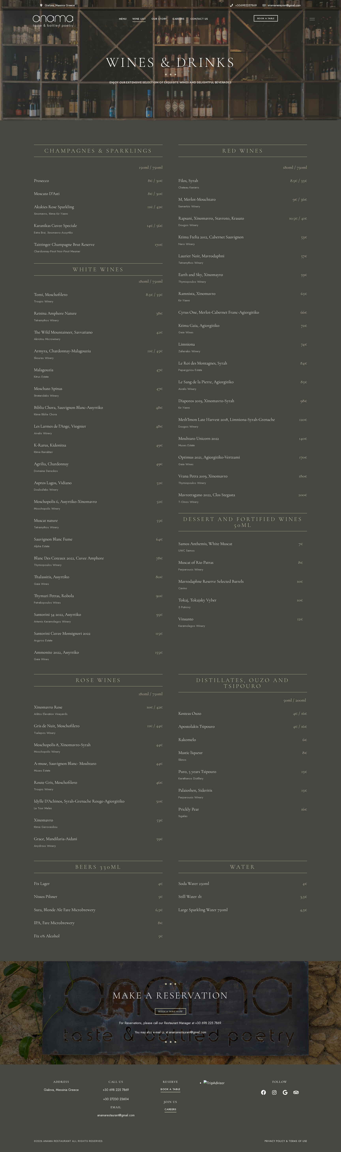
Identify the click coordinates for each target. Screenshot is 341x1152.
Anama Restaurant (57, 1141)
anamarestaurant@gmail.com (284, 5)
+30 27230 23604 (116, 1099)
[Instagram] (274, 1092)
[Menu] (311, 19)
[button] (266, 18)
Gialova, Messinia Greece (59, 5)
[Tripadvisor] (296, 1092)
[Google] (285, 1092)
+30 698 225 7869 (208, 1023)
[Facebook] (263, 1092)
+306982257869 (245, 5)
